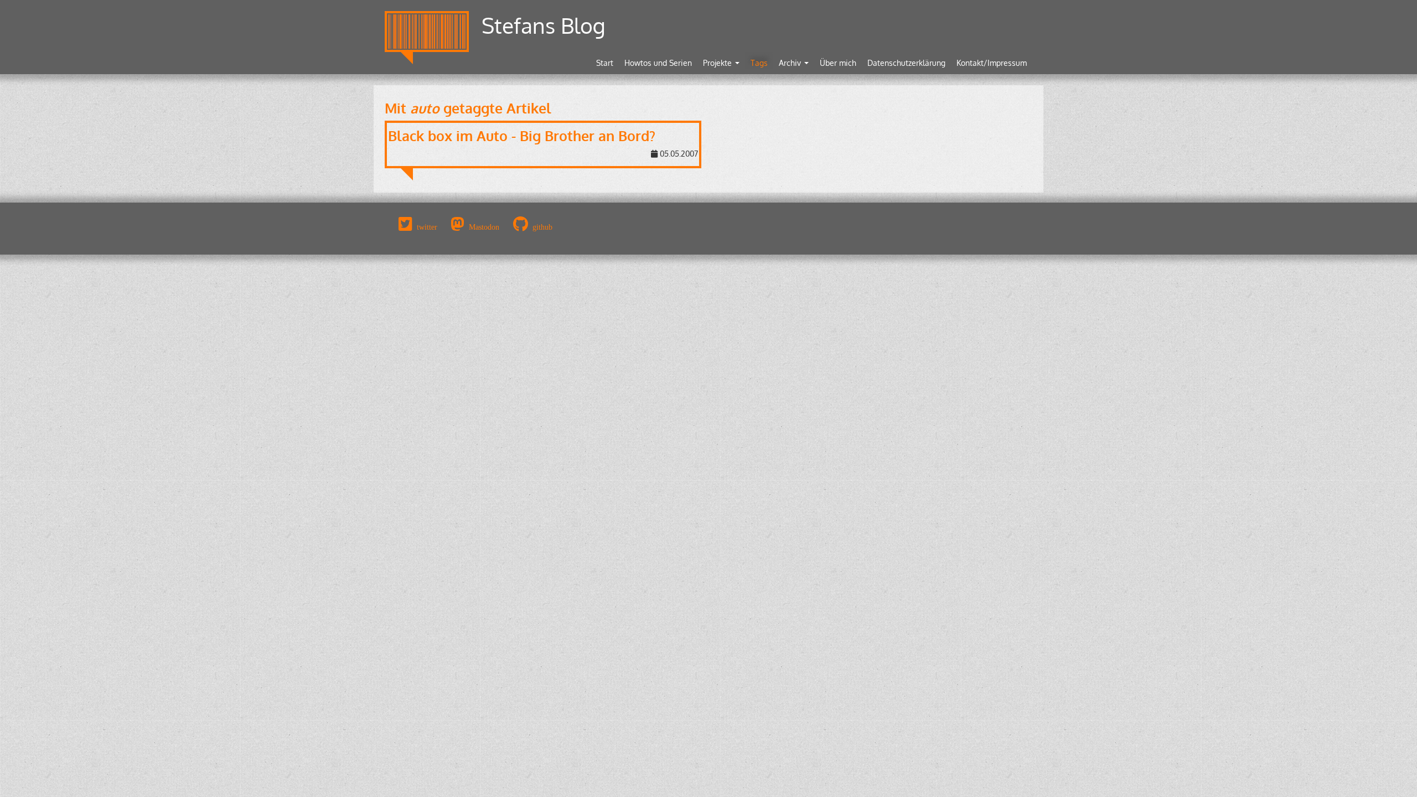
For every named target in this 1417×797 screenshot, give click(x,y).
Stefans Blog (544, 25)
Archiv (791, 63)
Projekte (718, 63)
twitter (427, 227)
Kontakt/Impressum (991, 63)
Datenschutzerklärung (906, 63)
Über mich (838, 63)
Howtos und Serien (658, 63)
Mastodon (484, 227)
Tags (759, 63)
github (542, 227)
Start (604, 63)
